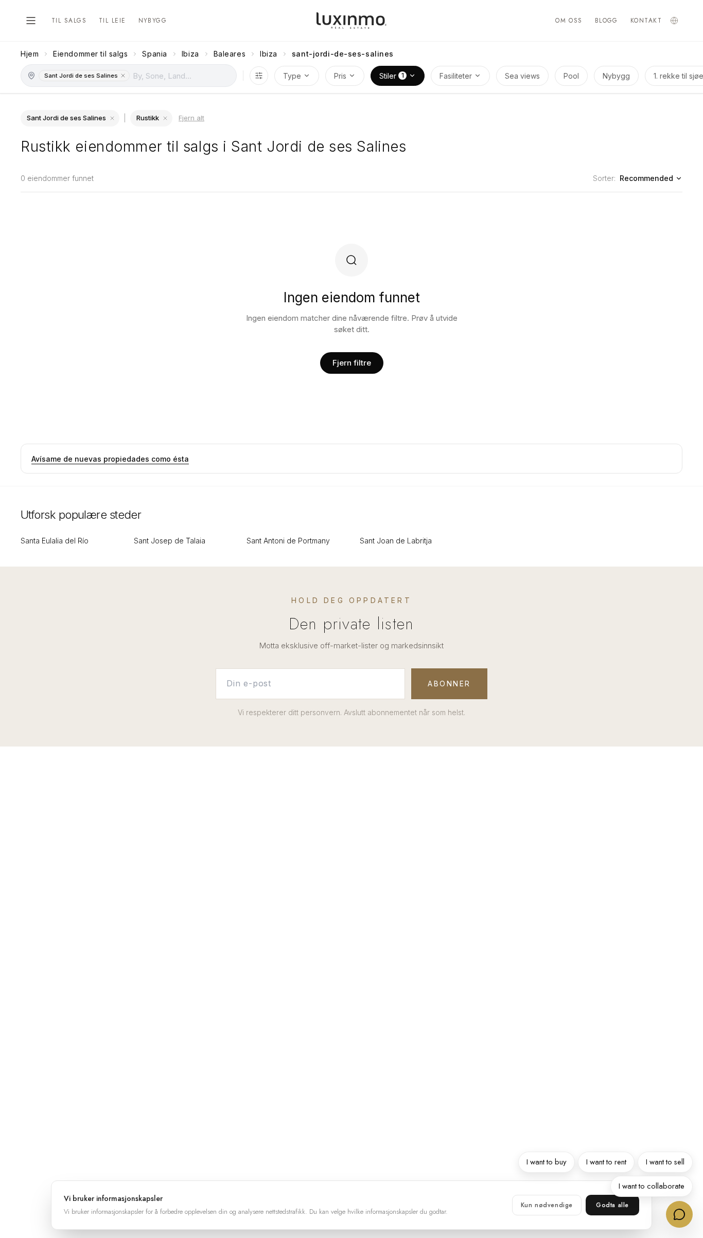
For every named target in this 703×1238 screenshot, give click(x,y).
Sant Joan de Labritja (396, 540)
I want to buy (546, 1162)
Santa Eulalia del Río (55, 540)
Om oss (569, 20)
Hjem (30, 53)
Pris (340, 75)
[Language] (674, 20)
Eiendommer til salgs (90, 53)
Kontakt (646, 20)
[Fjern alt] (165, 118)
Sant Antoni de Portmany (288, 540)
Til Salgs (68, 20)
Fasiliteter (456, 75)
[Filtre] (259, 75)
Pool (571, 75)
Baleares (229, 53)
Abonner (449, 683)
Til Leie (112, 20)
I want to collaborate (651, 1186)
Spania (154, 53)
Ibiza (190, 53)
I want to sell (665, 1162)
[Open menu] (31, 20)
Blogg (606, 20)
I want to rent (606, 1162)
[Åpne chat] (679, 1214)
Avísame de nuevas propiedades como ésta (110, 458)
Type (292, 75)
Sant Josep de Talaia (169, 540)
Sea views (522, 75)
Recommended (646, 178)
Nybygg (152, 20)
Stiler (391, 75)
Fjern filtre (351, 363)
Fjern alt (191, 118)
